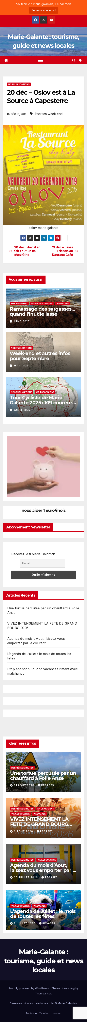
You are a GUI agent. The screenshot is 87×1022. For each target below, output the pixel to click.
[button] (73, 60)
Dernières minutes (22, 767)
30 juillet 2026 (26, 877)
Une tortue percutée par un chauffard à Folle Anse (43, 775)
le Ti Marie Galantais (64, 1003)
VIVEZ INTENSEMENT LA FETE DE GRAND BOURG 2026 (39, 824)
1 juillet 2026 (25, 923)
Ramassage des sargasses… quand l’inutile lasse (42, 311)
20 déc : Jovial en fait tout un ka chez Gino (27, 251)
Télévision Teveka (37, 1013)
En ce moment (19, 303)
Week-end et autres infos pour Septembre (40, 355)
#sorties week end (49, 114)
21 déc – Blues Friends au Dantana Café (62, 251)
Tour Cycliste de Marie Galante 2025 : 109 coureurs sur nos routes (42, 403)
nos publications (19, 84)
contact (57, 1013)
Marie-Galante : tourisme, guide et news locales (43, 961)
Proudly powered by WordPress (29, 988)
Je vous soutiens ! (44, 10)
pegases (47, 785)
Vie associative (45, 392)
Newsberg (68, 988)
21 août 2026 (24, 785)
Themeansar (43, 993)
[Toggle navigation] (40, 60)
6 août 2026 (24, 831)
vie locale (62, 303)
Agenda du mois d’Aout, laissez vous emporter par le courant (43, 870)
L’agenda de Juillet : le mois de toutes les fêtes (42, 913)
